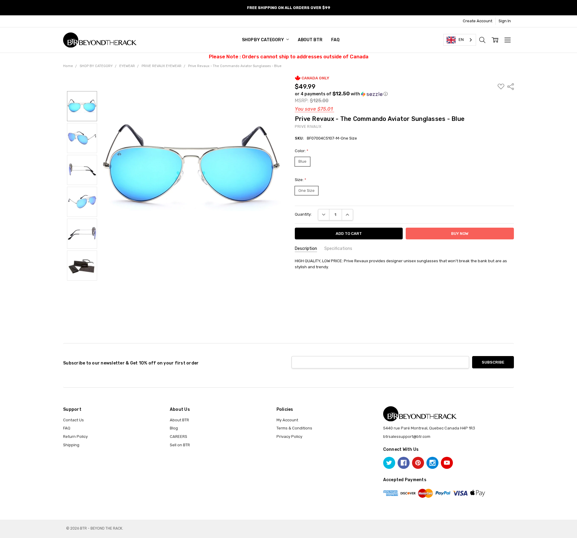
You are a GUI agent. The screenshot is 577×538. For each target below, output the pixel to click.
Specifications (338, 248)
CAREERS (178, 436)
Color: (301, 151)
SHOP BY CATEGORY (263, 39)
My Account (287, 420)
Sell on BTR (180, 445)
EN (461, 39)
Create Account (477, 21)
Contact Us (73, 420)
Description (306, 248)
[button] (341, 94)
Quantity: (303, 214)
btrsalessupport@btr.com (406, 436)
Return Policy (75, 436)
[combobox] (459, 40)
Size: (300, 179)
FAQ (335, 39)
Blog (174, 428)
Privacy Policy (289, 436)
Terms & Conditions (294, 428)
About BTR (310, 39)
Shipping (71, 445)
